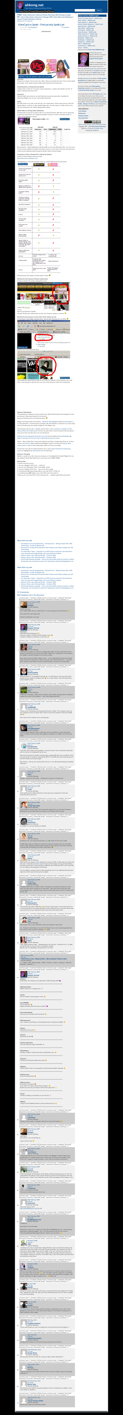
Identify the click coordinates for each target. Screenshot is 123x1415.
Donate (51, 11)
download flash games (86, 90)
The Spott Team (25, 1309)
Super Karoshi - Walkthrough (86, 26)
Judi (29, 691)
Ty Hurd (30, 1267)
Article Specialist (34, 806)
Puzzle (45, 15)
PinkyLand (81, 113)
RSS (18, 595)
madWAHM (32, 707)
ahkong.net (34, 5)
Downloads (40, 11)
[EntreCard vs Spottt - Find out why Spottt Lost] (43, 78)
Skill (56, 15)
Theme (90, 128)
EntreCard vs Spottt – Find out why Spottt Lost (41, 24)
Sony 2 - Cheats (83, 47)
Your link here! (83, 118)
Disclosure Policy (101, 124)
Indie (55, 17)
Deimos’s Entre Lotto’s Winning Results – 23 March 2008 (38, 555)
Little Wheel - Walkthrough (86, 28)
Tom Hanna (32, 1152)
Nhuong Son (32, 903)
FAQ (46, 11)
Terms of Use (82, 124)
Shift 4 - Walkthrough (84, 43)
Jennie (30, 837)
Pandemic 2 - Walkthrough (86, 42)
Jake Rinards (37, 450)
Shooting (51, 15)
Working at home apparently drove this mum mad (32, 436)
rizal (29, 921)
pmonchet (31, 1203)
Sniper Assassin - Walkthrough (87, 32)
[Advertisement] (46, 45)
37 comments (65, 27)
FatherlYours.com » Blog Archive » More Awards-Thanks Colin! (44, 959)
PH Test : (31, 1368)
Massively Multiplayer (65, 17)
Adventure (31, 15)
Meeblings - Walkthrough (85, 38)
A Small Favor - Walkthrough (86, 45)
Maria (30, 941)
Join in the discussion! (36, 595)
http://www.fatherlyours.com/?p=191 (31, 1208)
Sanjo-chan (32, 883)
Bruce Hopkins (30, 443)
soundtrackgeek (33, 728)
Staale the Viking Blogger (50, 421)
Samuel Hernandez (34, 1338)
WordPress (96, 130)
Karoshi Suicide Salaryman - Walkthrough (90, 24)
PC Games (96, 94)
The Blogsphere (32, 27)
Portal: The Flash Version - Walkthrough (90, 18)
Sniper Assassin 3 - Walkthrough (87, 36)
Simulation (31, 19)
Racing (39, 19)
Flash (19, 15)
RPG (51, 17)
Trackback (24, 595)
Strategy (62, 15)
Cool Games (82, 111)
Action (25, 15)
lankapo (30, 605)
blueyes (30, 1170)
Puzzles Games (83, 115)
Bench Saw (32, 1384)
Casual (19, 19)
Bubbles (38, 429)
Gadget (68, 15)
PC (18, 17)
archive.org (38, 864)
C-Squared (31, 1188)
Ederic (30, 858)
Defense (39, 15)
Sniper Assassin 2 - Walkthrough (87, 34)
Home (22, 11)
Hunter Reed (32, 1353)
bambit (30, 1287)
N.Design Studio (98, 128)
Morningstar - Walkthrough (86, 30)
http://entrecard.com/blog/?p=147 (27, 158)
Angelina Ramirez (34, 1323)
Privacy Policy (91, 124)
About (27, 11)
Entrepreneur (32, 747)
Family (25, 19)
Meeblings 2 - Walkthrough (86, 40)
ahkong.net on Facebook (24, 21)
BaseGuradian (33, 672)
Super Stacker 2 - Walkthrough (87, 22)
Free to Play (25, 17)
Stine (29, 774)
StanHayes (32, 822)
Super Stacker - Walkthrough (86, 20)
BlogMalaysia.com (34, 1219)
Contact (32, 11)
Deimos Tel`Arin (33, 628)
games (92, 68)
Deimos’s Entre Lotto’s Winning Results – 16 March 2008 (38, 557)
